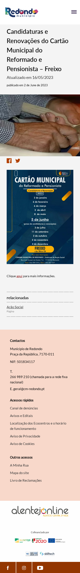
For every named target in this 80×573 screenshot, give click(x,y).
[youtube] (40, 567)
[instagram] (24, 567)
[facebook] (7, 567)
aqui (19, 276)
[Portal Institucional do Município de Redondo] (21, 12)
